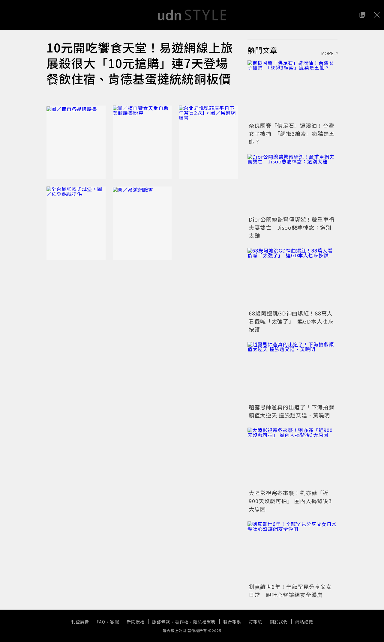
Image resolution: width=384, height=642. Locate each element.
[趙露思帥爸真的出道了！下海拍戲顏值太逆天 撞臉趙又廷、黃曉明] (293, 372)
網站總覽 (304, 621)
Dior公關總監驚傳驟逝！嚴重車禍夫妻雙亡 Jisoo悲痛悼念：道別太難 (291, 227)
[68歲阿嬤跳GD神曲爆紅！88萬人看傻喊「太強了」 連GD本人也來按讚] (293, 278)
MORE (327, 53)
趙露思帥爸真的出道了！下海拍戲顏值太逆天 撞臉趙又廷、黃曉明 (291, 411)
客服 (114, 622)
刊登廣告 (80, 621)
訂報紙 (255, 621)
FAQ (101, 622)
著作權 (181, 622)
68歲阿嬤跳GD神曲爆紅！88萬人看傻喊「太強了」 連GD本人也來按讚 (291, 321)
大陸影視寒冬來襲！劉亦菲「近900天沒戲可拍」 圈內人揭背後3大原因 (290, 501)
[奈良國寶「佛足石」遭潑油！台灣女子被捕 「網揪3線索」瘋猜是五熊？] (293, 90)
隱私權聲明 (204, 622)
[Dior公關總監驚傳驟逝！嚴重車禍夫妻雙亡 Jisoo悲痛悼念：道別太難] (293, 184)
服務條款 (161, 622)
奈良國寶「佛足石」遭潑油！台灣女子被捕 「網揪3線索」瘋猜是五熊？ (292, 133)
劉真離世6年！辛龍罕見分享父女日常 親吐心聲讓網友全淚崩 (290, 591)
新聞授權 (136, 621)
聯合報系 (232, 621)
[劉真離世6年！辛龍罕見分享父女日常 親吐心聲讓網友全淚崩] (293, 551)
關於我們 (279, 621)
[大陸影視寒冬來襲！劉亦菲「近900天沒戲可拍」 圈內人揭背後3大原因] (293, 458)
